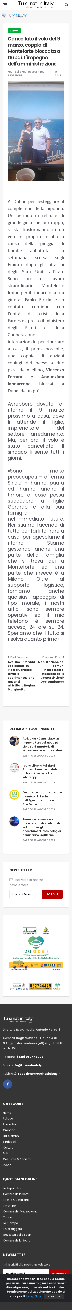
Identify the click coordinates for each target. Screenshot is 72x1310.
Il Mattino (9, 1206)
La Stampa (10, 1223)
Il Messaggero (12, 1229)
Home (7, 1113)
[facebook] (7, 1084)
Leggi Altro (33, 1296)
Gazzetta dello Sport (17, 1235)
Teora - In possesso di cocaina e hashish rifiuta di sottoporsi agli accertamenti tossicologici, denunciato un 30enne (42, 827)
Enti (5, 1153)
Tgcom (8, 1217)
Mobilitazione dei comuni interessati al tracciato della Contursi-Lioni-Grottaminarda (51, 672)
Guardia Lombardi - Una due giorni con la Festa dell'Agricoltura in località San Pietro (42, 798)
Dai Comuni (11, 1136)
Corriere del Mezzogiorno (20, 1211)
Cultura (8, 1148)
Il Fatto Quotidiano (16, 1200)
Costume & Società (17, 1159)
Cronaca (9, 1130)
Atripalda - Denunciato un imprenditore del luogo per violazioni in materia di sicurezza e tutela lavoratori (42, 744)
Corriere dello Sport (16, 1240)
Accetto (54, 1296)
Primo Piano (11, 1124)
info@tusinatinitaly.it (28, 1065)
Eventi (7, 1165)
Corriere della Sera (16, 1194)
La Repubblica (12, 1188)
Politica (8, 1119)
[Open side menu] (5, 5)
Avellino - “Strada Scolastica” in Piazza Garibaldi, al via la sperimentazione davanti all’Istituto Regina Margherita (21, 675)
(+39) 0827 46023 (30, 1057)
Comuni (14, 30)
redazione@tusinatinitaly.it (39, 1074)
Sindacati (9, 1142)
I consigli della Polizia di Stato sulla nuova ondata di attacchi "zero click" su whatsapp (42, 771)
